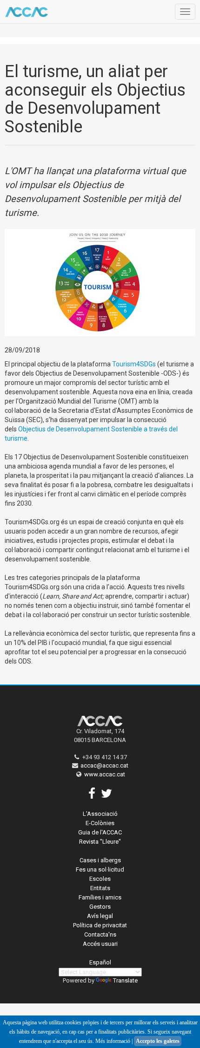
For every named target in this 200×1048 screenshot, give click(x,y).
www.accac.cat (104, 774)
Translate (125, 980)
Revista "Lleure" (100, 841)
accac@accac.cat (104, 765)
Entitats (100, 888)
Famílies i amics (100, 897)
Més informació (112, 1041)
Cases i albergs (100, 860)
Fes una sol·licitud (100, 869)
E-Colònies (100, 823)
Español (100, 962)
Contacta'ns (100, 934)
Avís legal (100, 915)
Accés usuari (100, 943)
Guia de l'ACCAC (100, 832)
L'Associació (100, 813)
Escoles (100, 878)
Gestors (100, 906)
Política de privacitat (100, 925)
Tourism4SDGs (134, 364)
